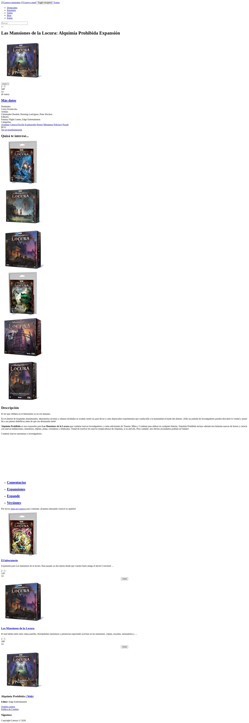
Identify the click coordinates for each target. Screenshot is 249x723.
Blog (9, 15)
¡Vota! (124, 579)
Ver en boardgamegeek (11, 130)
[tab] (127, 482)
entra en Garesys (18, 509)
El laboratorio (9, 560)
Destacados (12, 7)
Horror (40, 124)
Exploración (30, 124)
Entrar (57, 2)
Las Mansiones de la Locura (17, 628)
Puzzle (66, 124)
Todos (10, 13)
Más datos (8, 100)
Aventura (5, 124)
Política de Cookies (10, 709)
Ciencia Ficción (17, 124)
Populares (11, 10)
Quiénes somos (8, 706)
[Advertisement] (87, 457)
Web (30, 696)
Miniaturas (48, 124)
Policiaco (58, 124)
